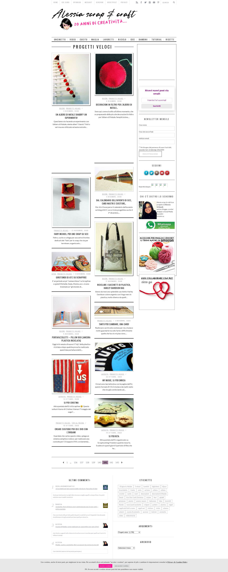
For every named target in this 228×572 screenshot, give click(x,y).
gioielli (161, 497)
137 (81, 462)
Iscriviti (157, 106)
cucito (84, 39)
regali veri (141, 508)
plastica (163, 505)
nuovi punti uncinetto (134, 505)
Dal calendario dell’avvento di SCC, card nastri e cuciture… (114, 202)
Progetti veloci (73, 108)
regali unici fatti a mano (127, 508)
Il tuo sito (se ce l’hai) (146, 132)
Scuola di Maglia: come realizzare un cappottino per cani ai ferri (77, 527)
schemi (121, 512)
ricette (170, 39)
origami (146, 505)
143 (117, 462)
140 (99, 462)
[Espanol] (161, 187)
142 (111, 462)
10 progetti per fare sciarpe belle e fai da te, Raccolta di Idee (76, 489)
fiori (155, 497)
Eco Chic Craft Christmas (134, 497)
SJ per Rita (114, 436)
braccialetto (123, 490)
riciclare (150, 508)
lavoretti (108, 39)
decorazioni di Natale (159, 494)
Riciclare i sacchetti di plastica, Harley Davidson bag (114, 286)
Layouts (105, 374)
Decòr (62, 108)
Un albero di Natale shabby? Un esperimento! (71, 116)
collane (163, 490)
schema (165, 508)
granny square (141, 501)
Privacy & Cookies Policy (177, 562)
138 (87, 462)
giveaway (122, 501)
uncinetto (60, 39)
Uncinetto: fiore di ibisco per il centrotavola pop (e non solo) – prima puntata (77, 508)
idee (133, 39)
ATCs (54, 274)
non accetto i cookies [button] (121, 566)
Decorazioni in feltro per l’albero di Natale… (114, 106)
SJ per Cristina (71, 402)
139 (93, 462)
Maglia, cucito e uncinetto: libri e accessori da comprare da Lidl (77, 545)
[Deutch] (157, 187)
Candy (132, 490)
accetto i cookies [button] (105, 566)
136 (75, 462)
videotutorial (130, 516)
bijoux (164, 486)
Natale (121, 505)
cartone (147, 490)
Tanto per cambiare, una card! (114, 324)
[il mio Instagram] (156, 175)
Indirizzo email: (144, 138)
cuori (136, 494)
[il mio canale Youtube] (162, 175)
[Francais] (166, 187)
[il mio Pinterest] (167, 175)
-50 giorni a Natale (125, 486)
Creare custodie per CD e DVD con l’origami (71, 431)
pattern (155, 505)
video (73, 39)
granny (131, 501)
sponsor (145, 512)
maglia (95, 39)
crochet (121, 494)
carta (139, 490)
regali (171, 505)
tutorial (157, 39)
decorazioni (145, 494)
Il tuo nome (143, 125)
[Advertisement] (157, 21)
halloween (152, 501)
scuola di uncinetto (133, 512)
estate (148, 497)
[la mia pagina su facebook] (146, 175)
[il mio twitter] (151, 175)
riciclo (122, 39)
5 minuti (137, 486)
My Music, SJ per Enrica (114, 380)
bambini (143, 39)
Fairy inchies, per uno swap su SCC (71, 233)
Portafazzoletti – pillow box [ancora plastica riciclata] (71, 339)
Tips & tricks (78, 423)
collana (155, 490)
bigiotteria (155, 486)
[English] (153, 187)
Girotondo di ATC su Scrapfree (71, 277)
